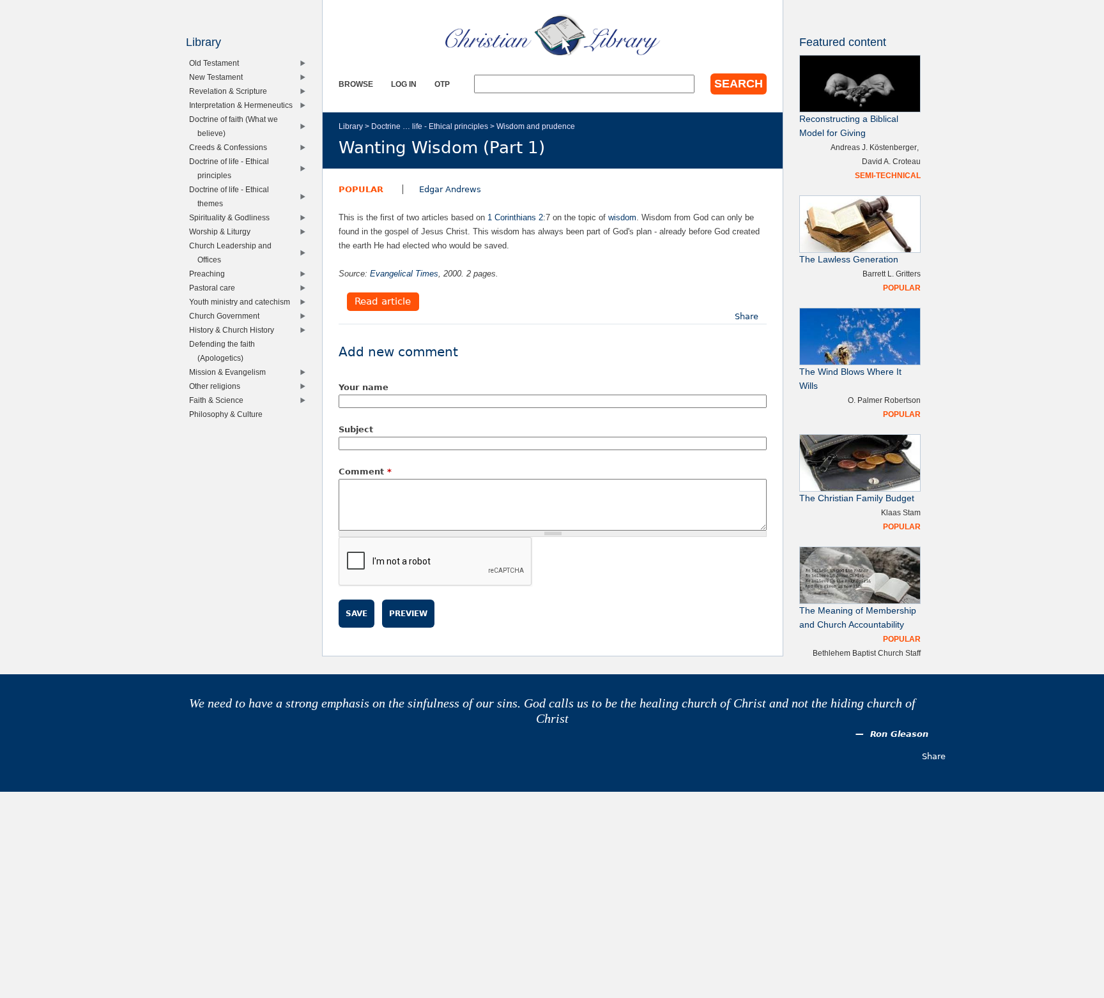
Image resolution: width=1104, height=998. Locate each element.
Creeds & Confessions (231, 147)
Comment (365, 471)
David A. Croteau (891, 161)
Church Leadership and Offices (233, 252)
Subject (356, 429)
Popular (361, 189)
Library (351, 126)
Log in (404, 84)
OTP (442, 84)
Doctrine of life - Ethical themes (232, 196)
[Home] (553, 35)
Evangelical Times (404, 273)
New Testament (218, 77)
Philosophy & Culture (228, 414)
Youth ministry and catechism (242, 302)
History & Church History (234, 330)
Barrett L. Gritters (891, 273)
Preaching (210, 273)
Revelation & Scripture (231, 91)
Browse (356, 84)
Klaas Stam (901, 512)
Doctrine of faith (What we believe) (236, 126)
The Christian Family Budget (856, 498)
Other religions (217, 386)
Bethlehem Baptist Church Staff (867, 653)
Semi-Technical (888, 175)
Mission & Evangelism (230, 372)
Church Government (227, 316)
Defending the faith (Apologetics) (225, 351)
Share (746, 316)
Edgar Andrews (450, 189)
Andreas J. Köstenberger (874, 147)
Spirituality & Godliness (232, 217)
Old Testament (217, 63)
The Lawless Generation (848, 259)
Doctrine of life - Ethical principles (232, 168)
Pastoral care (215, 288)
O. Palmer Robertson (884, 400)
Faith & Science (219, 400)
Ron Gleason (899, 734)
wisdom (622, 217)
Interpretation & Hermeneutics (243, 105)
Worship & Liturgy (222, 231)
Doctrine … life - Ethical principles (429, 126)
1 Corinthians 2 (515, 217)
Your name (363, 387)
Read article (383, 302)
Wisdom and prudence (535, 126)
